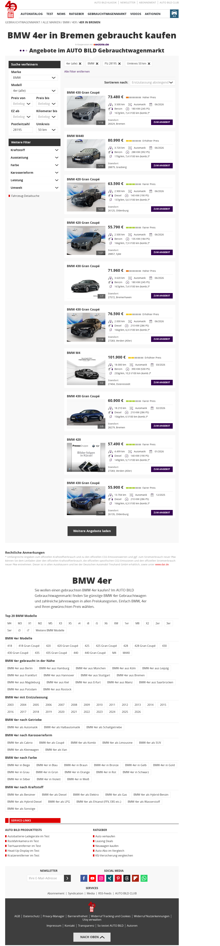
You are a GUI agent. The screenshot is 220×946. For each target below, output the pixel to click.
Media (91, 893)
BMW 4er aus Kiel (58, 682)
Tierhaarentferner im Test (24, 846)
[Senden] (67, 878)
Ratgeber (100, 830)
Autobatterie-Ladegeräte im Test (29, 836)
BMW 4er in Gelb (136, 765)
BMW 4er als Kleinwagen (23, 749)
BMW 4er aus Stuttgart (95, 675)
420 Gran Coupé (67, 645)
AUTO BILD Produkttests (23, 830)
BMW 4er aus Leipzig (155, 668)
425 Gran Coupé (106, 645)
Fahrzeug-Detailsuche (25, 196)
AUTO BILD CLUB (169, 2)
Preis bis (42, 98)
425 (87, 645)
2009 (87, 704)
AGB (17, 916)
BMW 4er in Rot (106, 772)
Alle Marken (51, 22)
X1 (29, 623)
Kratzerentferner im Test (23, 855)
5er (9, 630)
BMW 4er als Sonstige (21, 808)
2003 (10, 704)
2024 (112, 711)
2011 (112, 704)
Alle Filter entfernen (77, 71)
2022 (87, 711)
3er (168, 623)
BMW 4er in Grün (47, 772)
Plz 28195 (111, 63)
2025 (125, 711)
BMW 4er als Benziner (21, 794)
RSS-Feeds (105, 893)
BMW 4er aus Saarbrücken (156, 682)
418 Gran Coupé (29, 645)
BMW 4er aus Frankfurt (22, 675)
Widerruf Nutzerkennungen (151, 916)
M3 (20, 623)
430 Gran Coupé (17, 653)
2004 (23, 704)
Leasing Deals (104, 841)
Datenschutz (31, 916)
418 (9, 645)
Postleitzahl (20, 124)
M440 (126, 653)
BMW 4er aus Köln (124, 668)
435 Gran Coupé (56, 653)
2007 (61, 704)
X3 (60, 623)
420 (48, 645)
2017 (23, 711)
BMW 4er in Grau (18, 772)
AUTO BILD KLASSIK (105, 2)
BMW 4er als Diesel (54, 794)
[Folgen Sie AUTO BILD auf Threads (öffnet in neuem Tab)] (126, 878)
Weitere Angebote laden (92, 531)
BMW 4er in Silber (18, 779)
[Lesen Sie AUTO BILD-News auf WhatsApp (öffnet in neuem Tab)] (144, 878)
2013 (138, 704)
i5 (97, 623)
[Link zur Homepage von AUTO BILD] (11, 9)
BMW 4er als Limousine (117, 742)
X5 (70, 623)
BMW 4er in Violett (49, 779)
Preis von (18, 98)
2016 (10, 711)
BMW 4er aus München (91, 668)
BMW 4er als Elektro (86, 794)
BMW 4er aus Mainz (120, 682)
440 (76, 653)
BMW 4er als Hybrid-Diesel (24, 801)
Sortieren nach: (116, 82)
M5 (50, 623)
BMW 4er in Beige (18, 765)
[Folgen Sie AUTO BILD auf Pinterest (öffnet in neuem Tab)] (118, 878)
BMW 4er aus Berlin (20, 668)
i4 (79, 623)
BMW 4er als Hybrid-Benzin (151, 794)
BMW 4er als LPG (59, 801)
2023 (99, 711)
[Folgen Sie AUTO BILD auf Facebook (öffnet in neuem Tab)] (83, 878)
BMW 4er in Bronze (106, 765)
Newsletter (127, 2)
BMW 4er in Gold (164, 765)
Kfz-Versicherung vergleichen (114, 855)
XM (116, 623)
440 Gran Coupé (95, 653)
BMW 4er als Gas (116, 794)
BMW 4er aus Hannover (59, 675)
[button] (34, 78)
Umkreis (43, 124)
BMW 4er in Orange (77, 772)
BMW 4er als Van (56, 749)
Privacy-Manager (53, 916)
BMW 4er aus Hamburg (54, 668)
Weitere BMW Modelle (50, 630)
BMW (66, 22)
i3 (19, 630)
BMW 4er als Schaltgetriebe (104, 727)
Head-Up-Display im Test (23, 850)
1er (127, 623)
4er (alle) (71, 63)
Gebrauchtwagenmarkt (22, 22)
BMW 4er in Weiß (78, 779)
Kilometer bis (46, 111)
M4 (9, 623)
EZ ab (15, 111)
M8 (137, 623)
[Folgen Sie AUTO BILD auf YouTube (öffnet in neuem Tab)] (92, 878)
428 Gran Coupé (145, 645)
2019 (49, 711)
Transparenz (86, 925)
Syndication (75, 893)
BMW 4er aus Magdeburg (23, 682)
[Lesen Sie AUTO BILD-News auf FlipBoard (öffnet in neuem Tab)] (135, 878)
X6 (106, 623)
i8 (88, 623)
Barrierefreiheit (78, 916)
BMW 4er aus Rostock (57, 689)
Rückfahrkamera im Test (23, 841)
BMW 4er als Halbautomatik (62, 727)
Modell (16, 85)
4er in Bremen (89, 22)
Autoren (132, 925)
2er (158, 623)
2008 (74, 704)
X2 (147, 623)
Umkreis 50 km (136, 63)
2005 (36, 704)
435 (37, 653)
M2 (40, 623)
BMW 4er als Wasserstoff (144, 801)
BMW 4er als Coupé (51, 742)
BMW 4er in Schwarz (136, 772)
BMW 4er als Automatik (22, 727)
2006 (49, 704)
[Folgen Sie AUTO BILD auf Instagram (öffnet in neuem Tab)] (101, 878)
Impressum (54, 925)
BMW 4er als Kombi (83, 742)
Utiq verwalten (91, 919)
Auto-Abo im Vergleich (109, 850)
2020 (61, 711)
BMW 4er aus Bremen (131, 675)
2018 (36, 711)
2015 (163, 704)
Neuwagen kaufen (107, 846)
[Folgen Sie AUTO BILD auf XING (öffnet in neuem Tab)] (109, 878)
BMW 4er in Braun (75, 765)
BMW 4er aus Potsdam (22, 689)
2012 (125, 704)
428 (125, 645)
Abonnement (147, 2)
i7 (28, 630)
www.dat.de (162, 564)
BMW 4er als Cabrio (20, 742)
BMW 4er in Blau (47, 765)
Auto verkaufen (105, 836)
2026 (138, 711)
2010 (99, 704)
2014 (150, 704)
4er (74, 22)
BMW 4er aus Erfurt (88, 682)
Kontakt (70, 925)
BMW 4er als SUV (150, 742)
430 (164, 645)
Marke (16, 72)
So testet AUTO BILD (110, 925)
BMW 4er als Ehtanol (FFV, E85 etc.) (98, 801)
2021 (74, 711)
